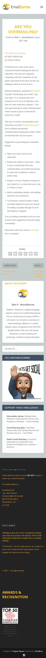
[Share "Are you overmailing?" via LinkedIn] (25, 253)
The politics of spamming (15, 53)
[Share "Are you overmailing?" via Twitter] (15, 253)
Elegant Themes (18, 651)
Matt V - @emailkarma (23, 37)
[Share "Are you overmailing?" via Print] (35, 253)
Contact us (21, 470)
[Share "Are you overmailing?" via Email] (30, 253)
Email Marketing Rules (16, 428)
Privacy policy (7, 470)
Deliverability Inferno (15, 416)
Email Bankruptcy (31, 125)
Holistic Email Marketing (16, 439)
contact (33, 230)
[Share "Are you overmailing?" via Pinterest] (20, 253)
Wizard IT (36, 91)
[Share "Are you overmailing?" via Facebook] (10, 253)
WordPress (39, 651)
